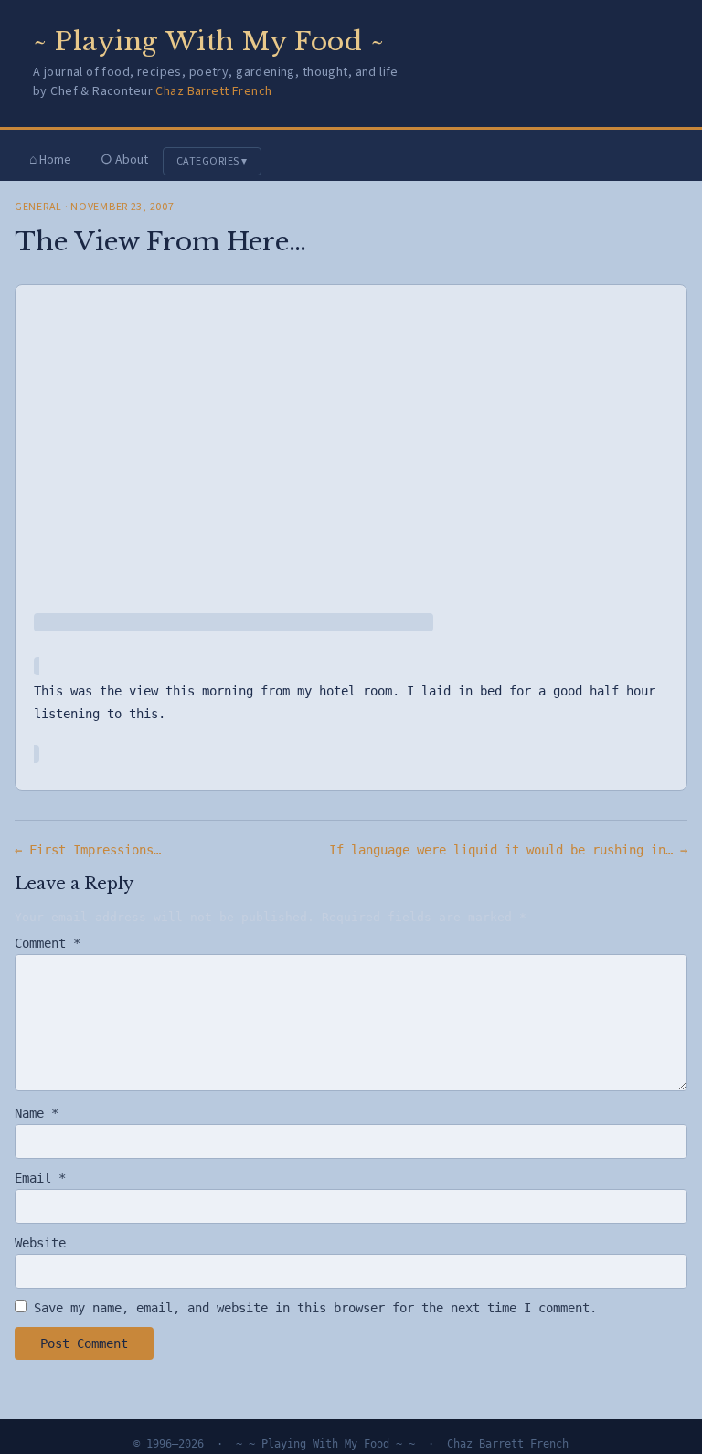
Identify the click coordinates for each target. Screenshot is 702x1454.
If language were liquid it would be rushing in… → (508, 850)
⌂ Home (50, 160)
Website (40, 1243)
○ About (124, 160)
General (38, 207)
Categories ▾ (212, 161)
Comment (47, 943)
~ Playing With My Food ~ (208, 42)
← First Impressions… (88, 850)
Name (36, 1113)
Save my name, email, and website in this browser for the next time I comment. (315, 1307)
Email (40, 1178)
